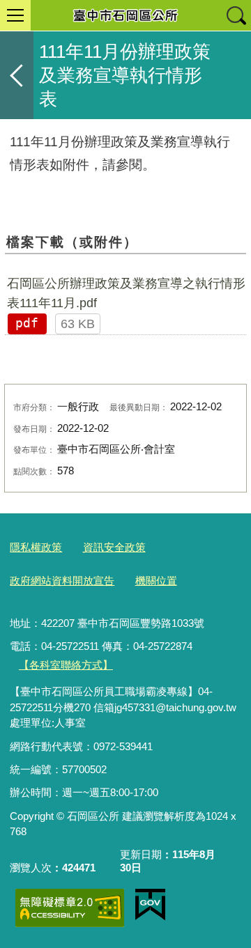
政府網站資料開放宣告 (62, 580)
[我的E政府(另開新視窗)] (150, 905)
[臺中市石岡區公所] (125, 15)
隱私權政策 (36, 547)
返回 (16, 75)
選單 (15, 15)
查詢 (235, 15)
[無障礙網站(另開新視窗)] (69, 908)
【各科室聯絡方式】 (66, 665)
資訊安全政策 (114, 547)
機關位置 (156, 580)
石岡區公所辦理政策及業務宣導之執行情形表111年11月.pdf (126, 293)
